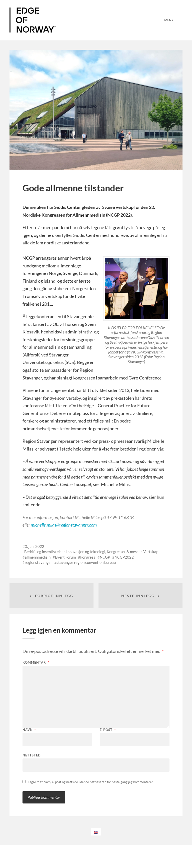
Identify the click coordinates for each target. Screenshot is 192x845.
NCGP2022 (124, 557)
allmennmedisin (37, 557)
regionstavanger (38, 562)
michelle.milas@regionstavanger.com (64, 525)
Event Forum (65, 557)
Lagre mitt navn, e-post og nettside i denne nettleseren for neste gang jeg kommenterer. (91, 782)
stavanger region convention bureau (86, 562)
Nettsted (31, 755)
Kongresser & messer (124, 551)
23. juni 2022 (33, 546)
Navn (29, 729)
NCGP (105, 557)
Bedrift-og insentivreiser (44, 551)
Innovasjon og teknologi (85, 551)
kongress (87, 557)
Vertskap (150, 551)
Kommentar (35, 662)
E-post (108, 729)
